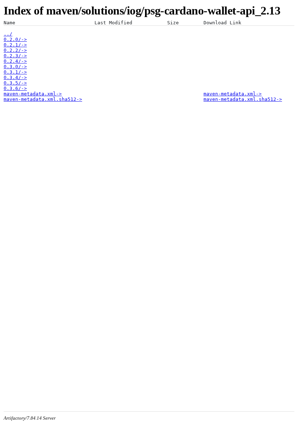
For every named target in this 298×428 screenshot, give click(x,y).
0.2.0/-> (15, 39)
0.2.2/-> (15, 50)
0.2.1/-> (15, 45)
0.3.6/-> (15, 88)
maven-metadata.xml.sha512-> (43, 99)
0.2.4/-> (15, 61)
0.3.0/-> (15, 66)
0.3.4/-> (15, 77)
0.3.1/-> (15, 72)
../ (8, 34)
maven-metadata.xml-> (33, 93)
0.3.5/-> (15, 83)
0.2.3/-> (15, 55)
